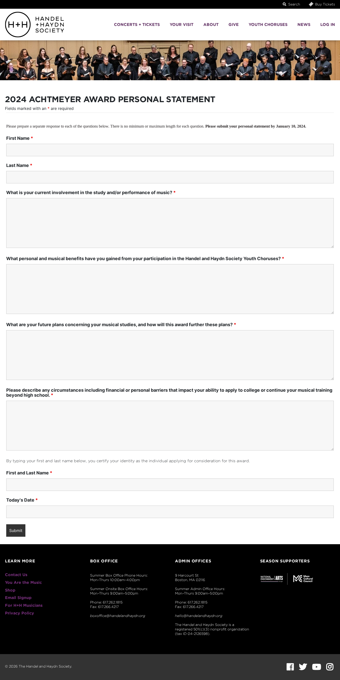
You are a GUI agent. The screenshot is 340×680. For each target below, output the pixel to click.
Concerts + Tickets (137, 24)
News (303, 24)
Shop (10, 590)
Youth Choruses (268, 24)
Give (233, 24)
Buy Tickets (324, 4)
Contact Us (16, 574)
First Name (19, 138)
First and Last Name (29, 472)
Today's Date (22, 500)
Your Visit (181, 24)
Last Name (19, 165)
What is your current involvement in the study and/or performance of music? (91, 192)
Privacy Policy (19, 613)
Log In (327, 24)
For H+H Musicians (24, 605)
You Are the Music (23, 582)
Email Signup (18, 597)
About (211, 24)
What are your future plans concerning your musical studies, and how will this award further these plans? (121, 324)
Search (293, 4)
